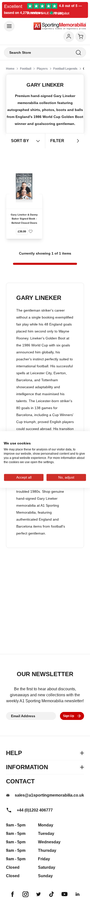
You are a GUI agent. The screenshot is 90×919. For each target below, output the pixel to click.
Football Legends (65, 68)
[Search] (78, 52)
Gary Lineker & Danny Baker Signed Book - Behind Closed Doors (24, 218)
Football (25, 68)
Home (10, 68)
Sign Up (68, 716)
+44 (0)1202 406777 (35, 810)
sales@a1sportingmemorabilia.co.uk (49, 795)
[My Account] (69, 36)
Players (42, 68)
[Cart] (81, 36)
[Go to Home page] (60, 26)
